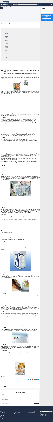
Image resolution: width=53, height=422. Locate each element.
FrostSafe (6, 37)
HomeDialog (6, 40)
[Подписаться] (51, 18)
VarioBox (6, 57)
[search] (38, 4)
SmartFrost (6, 47)
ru (42, 4)
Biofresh (6, 30)
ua (41, 4)
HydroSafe (6, 33)
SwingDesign (7, 54)
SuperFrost (6, 53)
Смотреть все (28, 416)
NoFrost (6, 44)
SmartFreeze (6, 46)
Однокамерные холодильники (32, 412)
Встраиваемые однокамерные (32, 413)
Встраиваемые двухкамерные (32, 411)
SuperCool (6, 51)
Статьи (4, 376)
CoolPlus (6, 34)
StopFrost (6, 50)
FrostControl (6, 36)
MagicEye (6, 43)
